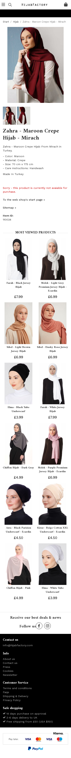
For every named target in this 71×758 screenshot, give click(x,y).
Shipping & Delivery (15, 696)
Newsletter (10, 674)
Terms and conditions (17, 688)
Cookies (8, 670)
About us (9, 658)
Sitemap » (9, 207)
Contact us (10, 662)
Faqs (6, 692)
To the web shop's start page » (24, 199)
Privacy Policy (11, 700)
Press (6, 666)
